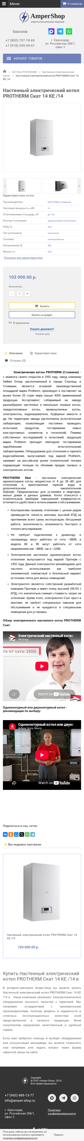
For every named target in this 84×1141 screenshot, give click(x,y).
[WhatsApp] (27, 834)
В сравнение (21, 322)
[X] (21, 834)
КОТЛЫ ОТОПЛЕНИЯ (24, 72)
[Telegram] (32, 834)
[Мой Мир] (16, 834)
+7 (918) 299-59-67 (20, 45)
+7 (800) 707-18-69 (20, 40)
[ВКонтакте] (5, 834)
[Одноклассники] (10, 834)
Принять (58, 1134)
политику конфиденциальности (20, 1138)
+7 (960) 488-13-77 (19, 1095)
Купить (44, 306)
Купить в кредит (42, 314)
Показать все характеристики (23, 257)
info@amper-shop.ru (20, 1100)
